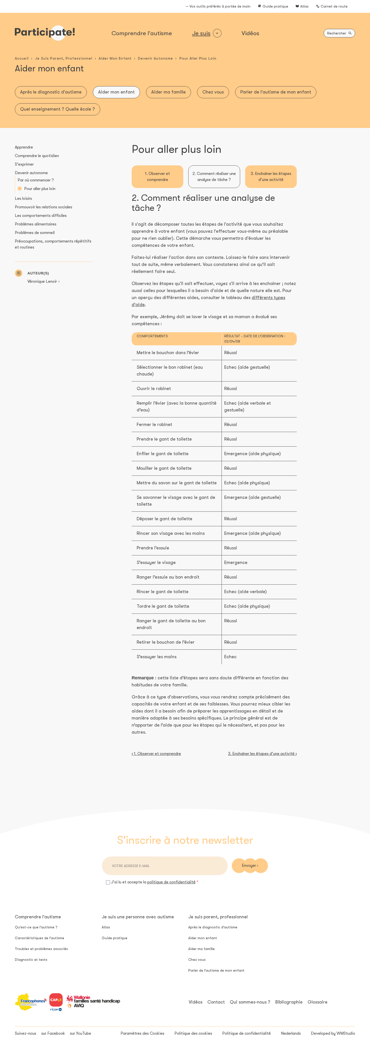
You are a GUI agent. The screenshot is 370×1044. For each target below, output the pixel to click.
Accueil (22, 58)
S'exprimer (24, 164)
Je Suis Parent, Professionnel (63, 58)
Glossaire (317, 1002)
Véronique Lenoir (42, 281)
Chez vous (213, 91)
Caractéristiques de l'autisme (39, 938)
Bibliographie (289, 1002)
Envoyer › (250, 865)
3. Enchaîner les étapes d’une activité (271, 176)
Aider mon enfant (116, 91)
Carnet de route (334, 6)
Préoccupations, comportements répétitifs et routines (53, 244)
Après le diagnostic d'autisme (51, 91)
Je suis (201, 33)
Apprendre (24, 147)
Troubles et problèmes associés (41, 949)
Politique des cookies (193, 1033)
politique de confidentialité (171, 882)
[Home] (45, 33)
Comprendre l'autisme (142, 33)
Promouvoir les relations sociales (43, 207)
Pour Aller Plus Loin (197, 58)
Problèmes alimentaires (35, 224)
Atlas (304, 6)
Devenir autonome (31, 173)
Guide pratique (275, 6)
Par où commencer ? (36, 180)
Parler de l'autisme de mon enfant (275, 91)
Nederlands (291, 1033)
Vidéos (250, 33)
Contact (216, 1002)
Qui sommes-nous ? (250, 1002)
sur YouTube (80, 1033)
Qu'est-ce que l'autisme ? (36, 927)
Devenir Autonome (155, 58)
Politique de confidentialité (246, 1033)
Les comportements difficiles (41, 215)
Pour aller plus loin (39, 188)
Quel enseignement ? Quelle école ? (57, 109)
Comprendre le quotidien (37, 156)
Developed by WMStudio (333, 1033)
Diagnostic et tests (31, 960)
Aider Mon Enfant (115, 58)
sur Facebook (53, 1033)
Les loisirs (23, 198)
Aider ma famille (168, 91)
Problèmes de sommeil (35, 232)
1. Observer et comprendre (157, 176)
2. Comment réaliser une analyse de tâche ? (214, 176)
